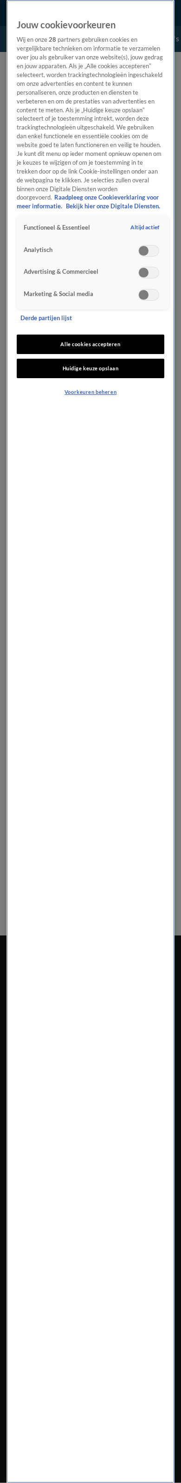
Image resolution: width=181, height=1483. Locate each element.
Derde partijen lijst (46, 318)
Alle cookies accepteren (90, 344)
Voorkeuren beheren (90, 392)
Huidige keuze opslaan (91, 368)
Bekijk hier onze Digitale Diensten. (113, 206)
